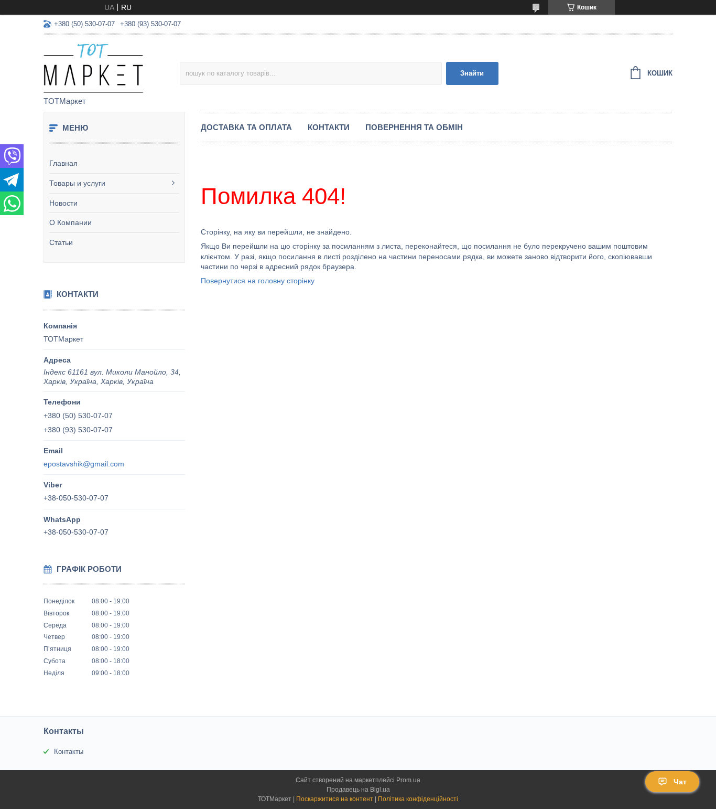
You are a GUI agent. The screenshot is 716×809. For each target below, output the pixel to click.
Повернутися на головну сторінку (257, 280)
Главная (63, 163)
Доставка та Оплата (246, 127)
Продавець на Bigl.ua (358, 789)
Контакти (329, 127)
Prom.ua (408, 780)
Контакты (68, 751)
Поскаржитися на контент (334, 799)
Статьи (61, 242)
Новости (63, 203)
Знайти (472, 73)
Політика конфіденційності (418, 799)
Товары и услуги (77, 183)
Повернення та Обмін (414, 127)
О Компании (70, 222)
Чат (680, 782)
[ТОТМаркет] (112, 66)
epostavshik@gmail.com (84, 464)
